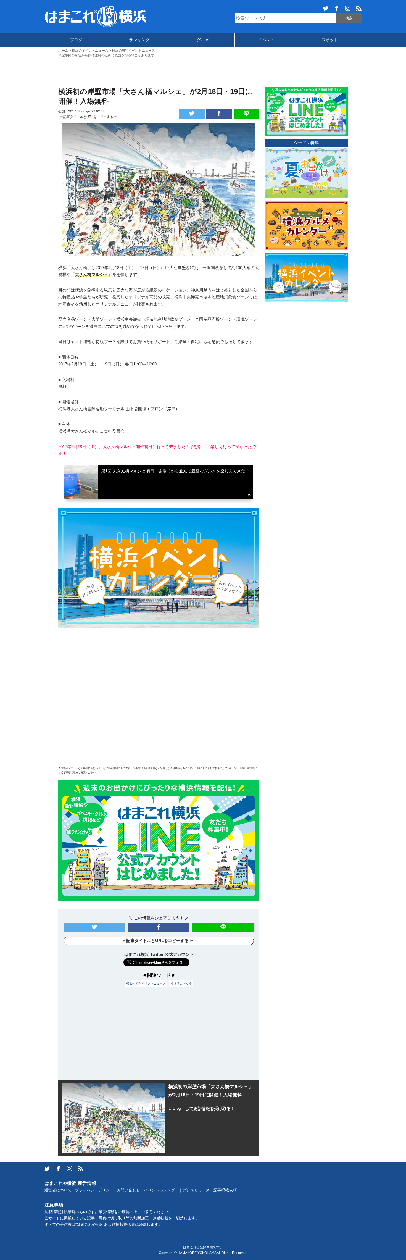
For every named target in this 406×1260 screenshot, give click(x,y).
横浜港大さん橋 (181, 983)
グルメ (203, 39)
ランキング (139, 39)
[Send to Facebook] (219, 114)
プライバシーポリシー (94, 1190)
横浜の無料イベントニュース (146, 983)
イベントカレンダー (161, 1190)
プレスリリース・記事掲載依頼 (210, 1190)
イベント (266, 39)
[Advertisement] (203, 71)
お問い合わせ (128, 1190)
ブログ (76, 39)
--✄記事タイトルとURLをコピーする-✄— (89, 117)
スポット (329, 39)
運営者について (58, 1190)
